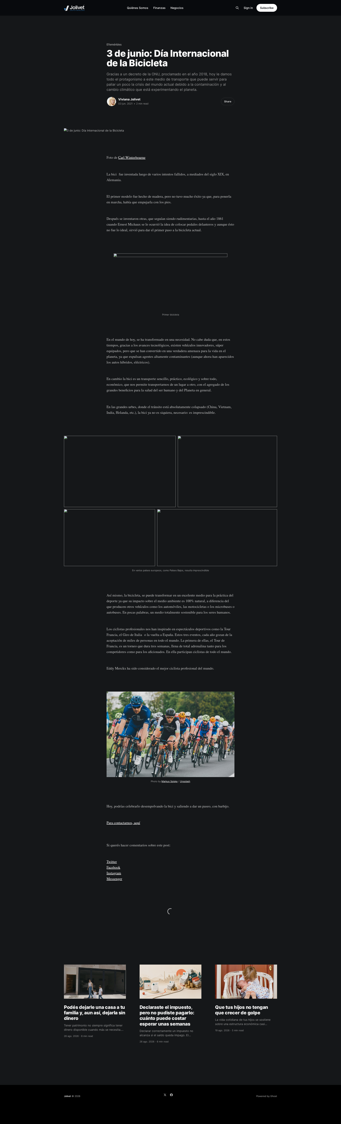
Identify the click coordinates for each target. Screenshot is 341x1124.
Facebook (113, 867)
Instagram (114, 873)
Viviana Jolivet (129, 99)
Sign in (248, 8)
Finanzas (159, 8)
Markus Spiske (169, 781)
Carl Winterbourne (131, 157)
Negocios (176, 8)
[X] (165, 1094)
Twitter (112, 861)
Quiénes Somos (137, 8)
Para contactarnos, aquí (123, 822)
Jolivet (67, 1096)
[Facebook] (171, 1094)
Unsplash (185, 781)
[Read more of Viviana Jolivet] (112, 101)
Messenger (114, 878)
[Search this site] (237, 8)
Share (227, 101)
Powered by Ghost (266, 1096)
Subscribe (267, 8)
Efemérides (114, 44)
